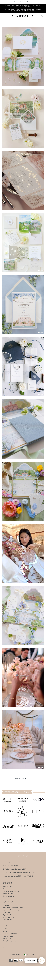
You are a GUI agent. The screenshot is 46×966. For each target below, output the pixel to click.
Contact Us (6, 929)
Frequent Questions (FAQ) (11, 891)
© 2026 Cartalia (8, 948)
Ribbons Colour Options (11, 910)
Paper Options (8, 912)
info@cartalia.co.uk (11, 876)
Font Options (7, 905)
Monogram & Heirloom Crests (13, 908)
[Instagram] (19, 856)
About (5, 931)
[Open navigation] (4, 16)
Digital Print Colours (9, 917)
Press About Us (8, 936)
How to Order (7, 886)
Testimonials (7, 938)
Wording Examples (9, 889)
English (15, 955)
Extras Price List (8, 896)
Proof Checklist (8, 894)
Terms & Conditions (9, 941)
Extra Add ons (7, 920)
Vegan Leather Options (10, 915)
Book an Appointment (10, 934)
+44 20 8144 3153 (27, 876)
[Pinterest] (23, 856)
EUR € (29, 955)
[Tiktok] (27, 856)
